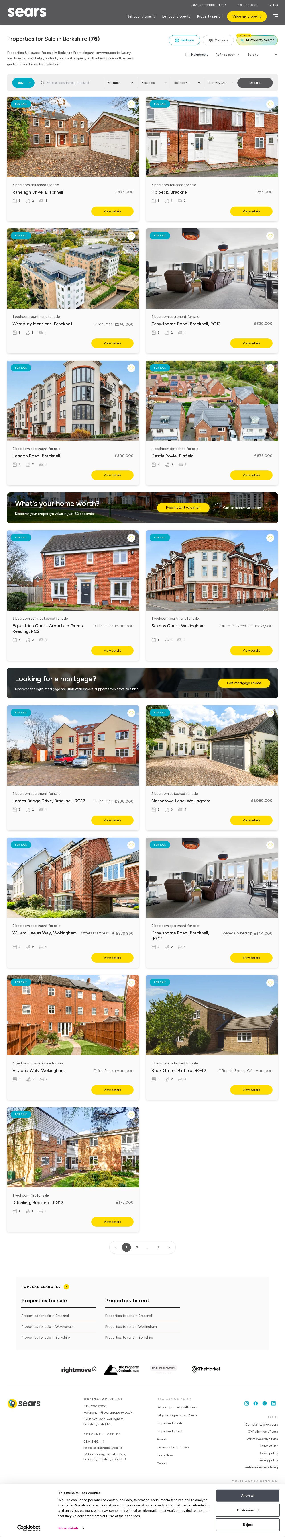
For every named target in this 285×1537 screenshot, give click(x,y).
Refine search (225, 55)
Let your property (176, 16)
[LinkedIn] (273, 1403)
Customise (245, 1510)
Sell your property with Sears (177, 1407)
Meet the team (247, 5)
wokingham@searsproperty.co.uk (107, 1412)
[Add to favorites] (131, 104)
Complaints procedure (261, 1424)
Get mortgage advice (244, 683)
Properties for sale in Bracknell (45, 1316)
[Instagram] (246, 1403)
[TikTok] (264, 1403)
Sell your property (141, 16)
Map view (221, 40)
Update (255, 83)
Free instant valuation (183, 507)
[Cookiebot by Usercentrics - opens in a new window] (28, 1528)
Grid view (187, 40)
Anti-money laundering (261, 1467)
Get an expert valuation (242, 508)
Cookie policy (268, 1453)
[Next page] (169, 1247)
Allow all (248, 1495)
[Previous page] (115, 1247)
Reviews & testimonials (173, 1447)
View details (112, 211)
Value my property (246, 16)
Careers (162, 1463)
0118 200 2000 (94, 1406)
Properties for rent (170, 1431)
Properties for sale (169, 1423)
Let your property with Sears (177, 1415)
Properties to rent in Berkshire (129, 1337)
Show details (68, 1528)
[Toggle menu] (274, 16)
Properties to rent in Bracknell (129, 1316)
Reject (248, 1525)
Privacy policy (268, 1460)
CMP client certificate (263, 1432)
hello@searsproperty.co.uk (102, 1448)
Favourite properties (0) (209, 5)
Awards (162, 1439)
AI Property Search (256, 38)
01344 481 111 (93, 1441)
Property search (210, 16)
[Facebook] (255, 1403)
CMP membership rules (262, 1439)
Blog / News (165, 1455)
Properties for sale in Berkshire (45, 1337)
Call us (273, 5)
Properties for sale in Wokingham (47, 1326)
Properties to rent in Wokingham (131, 1326)
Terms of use (269, 1446)
